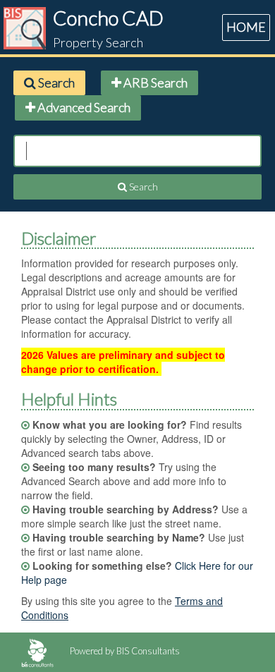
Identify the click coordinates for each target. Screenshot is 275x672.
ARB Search (154, 82)
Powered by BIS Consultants (124, 650)
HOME (246, 27)
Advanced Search (82, 107)
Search (55, 82)
